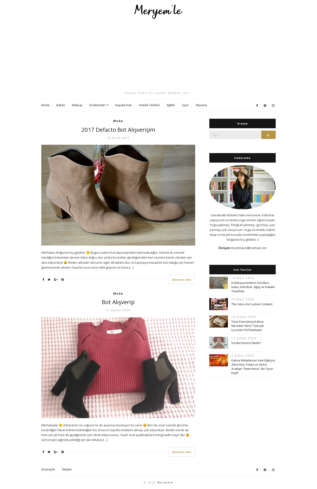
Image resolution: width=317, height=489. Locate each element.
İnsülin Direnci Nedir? (246, 343)
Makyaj (77, 105)
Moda (45, 105)
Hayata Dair (123, 105)
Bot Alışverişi (118, 302)
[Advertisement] (158, 55)
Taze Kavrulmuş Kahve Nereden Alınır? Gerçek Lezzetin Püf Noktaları (247, 325)
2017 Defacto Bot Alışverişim (118, 129)
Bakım (60, 105)
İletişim (67, 469)
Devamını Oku (181, 279)
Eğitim (171, 105)
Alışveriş (201, 105)
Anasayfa (48, 469)
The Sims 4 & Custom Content (251, 304)
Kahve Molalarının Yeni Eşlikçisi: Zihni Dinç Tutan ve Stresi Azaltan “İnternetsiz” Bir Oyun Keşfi (253, 366)
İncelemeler (97, 105)
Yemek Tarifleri (149, 105)
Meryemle (165, 482)
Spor (185, 105)
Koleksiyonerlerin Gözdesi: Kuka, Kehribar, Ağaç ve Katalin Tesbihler (253, 287)
